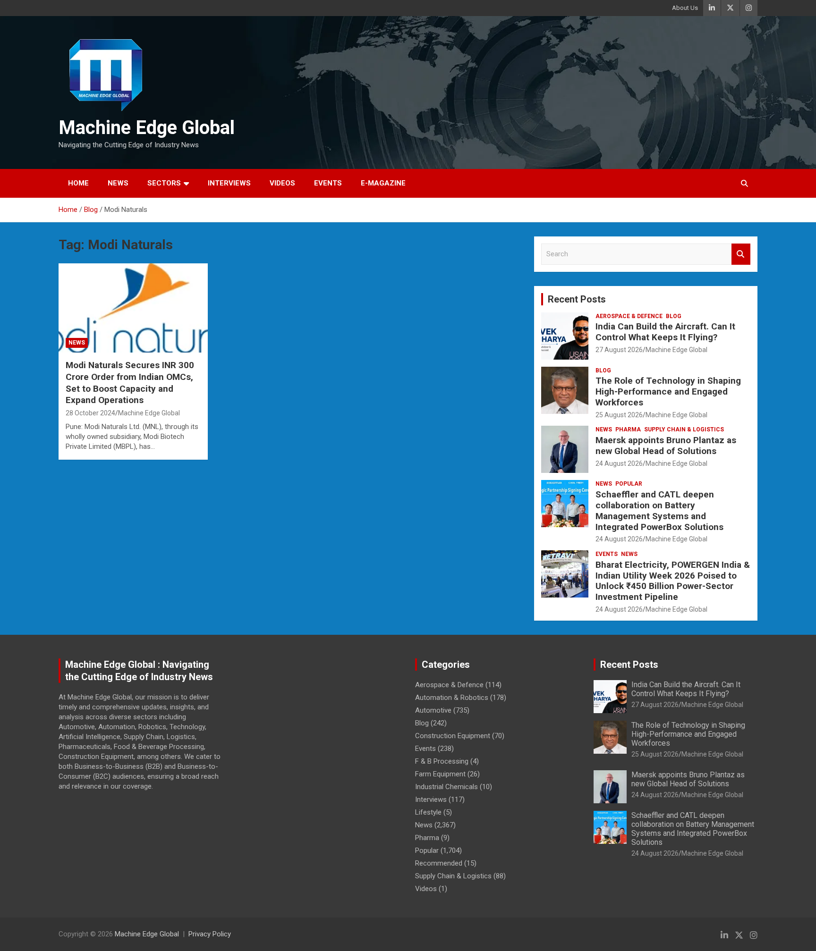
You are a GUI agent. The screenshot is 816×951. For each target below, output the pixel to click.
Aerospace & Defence (629, 316)
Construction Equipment (452, 736)
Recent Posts (577, 299)
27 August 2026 (619, 349)
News (118, 183)
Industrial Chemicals (446, 787)
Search (740, 254)
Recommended (438, 863)
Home (78, 183)
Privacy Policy (209, 934)
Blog (673, 316)
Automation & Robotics (451, 697)
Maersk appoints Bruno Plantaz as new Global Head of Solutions (665, 445)
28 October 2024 (90, 413)
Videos (282, 183)
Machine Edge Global (147, 128)
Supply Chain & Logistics (684, 429)
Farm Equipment (440, 774)
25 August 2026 (619, 415)
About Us (685, 7)
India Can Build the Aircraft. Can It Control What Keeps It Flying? (665, 332)
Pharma (628, 429)
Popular (628, 483)
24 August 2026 (619, 463)
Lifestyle (428, 812)
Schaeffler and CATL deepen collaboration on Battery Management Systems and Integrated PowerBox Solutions (659, 510)
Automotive (433, 710)
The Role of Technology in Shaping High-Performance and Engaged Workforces (668, 391)
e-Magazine (383, 183)
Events (328, 183)
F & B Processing (441, 761)
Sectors (164, 183)
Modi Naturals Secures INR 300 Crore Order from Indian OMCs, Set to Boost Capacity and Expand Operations (130, 382)
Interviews (229, 183)
